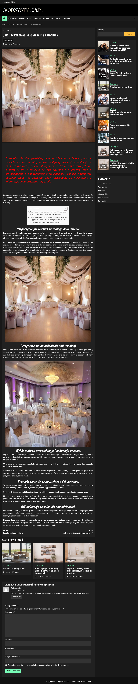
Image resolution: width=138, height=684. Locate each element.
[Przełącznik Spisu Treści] (64, 209)
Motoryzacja (48, 18)
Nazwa (8, 639)
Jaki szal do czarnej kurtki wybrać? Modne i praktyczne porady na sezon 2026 (120, 47)
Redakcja (67, 18)
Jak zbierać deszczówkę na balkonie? (78, 531)
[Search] (134, 18)
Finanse (22, 18)
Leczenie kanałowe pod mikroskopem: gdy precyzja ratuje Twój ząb (120, 100)
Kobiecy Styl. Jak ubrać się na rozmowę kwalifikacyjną (120, 74)
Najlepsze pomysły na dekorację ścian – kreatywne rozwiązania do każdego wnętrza (47, 570)
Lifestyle (37, 18)
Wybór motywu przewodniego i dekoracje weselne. (48, 217)
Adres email (10, 648)
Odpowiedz (16, 597)
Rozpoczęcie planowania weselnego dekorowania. (48, 212)
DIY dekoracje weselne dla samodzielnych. (45, 222)
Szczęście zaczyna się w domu (14, 568)
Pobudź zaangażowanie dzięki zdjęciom (120, 126)
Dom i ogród (12, 18)
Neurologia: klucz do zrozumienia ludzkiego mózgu (122, 139)
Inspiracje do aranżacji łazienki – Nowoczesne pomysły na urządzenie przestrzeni (79, 570)
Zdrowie (58, 18)
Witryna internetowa (12, 657)
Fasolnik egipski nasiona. (13, 531)
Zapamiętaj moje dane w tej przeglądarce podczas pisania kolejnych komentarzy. (38, 665)
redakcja (17, 44)
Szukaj (101, 30)
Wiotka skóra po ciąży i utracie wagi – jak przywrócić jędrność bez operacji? (121, 61)
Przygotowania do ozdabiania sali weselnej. (46, 214)
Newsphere (76, 682)
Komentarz (10, 612)
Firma (29, 18)
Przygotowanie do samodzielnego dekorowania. (47, 220)
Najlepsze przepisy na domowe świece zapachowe (121, 113)
